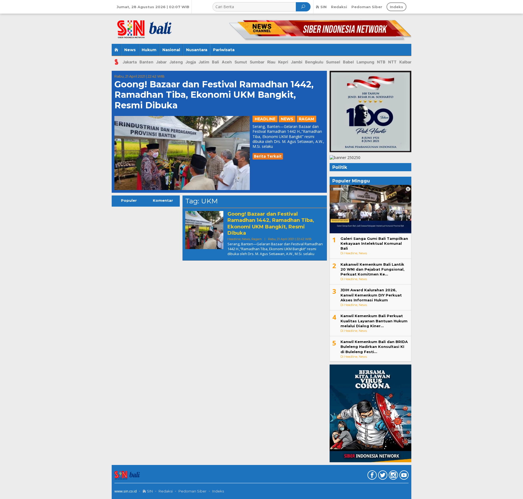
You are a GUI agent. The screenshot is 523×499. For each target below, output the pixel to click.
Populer (129, 200)
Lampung (365, 62)
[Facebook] (371, 476)
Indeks (218, 491)
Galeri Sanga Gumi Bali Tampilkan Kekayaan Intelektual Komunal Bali (374, 243)
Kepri (283, 62)
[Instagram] (392, 476)
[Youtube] (403, 476)
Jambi (296, 62)
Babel (348, 62)
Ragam (306, 119)
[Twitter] (382, 476)
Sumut (241, 62)
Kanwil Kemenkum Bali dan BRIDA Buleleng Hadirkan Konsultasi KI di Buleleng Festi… (374, 346)
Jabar (161, 62)
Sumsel (333, 62)
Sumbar (257, 62)
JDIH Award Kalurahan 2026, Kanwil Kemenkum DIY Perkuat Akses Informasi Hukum (371, 295)
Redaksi (166, 491)
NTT (392, 62)
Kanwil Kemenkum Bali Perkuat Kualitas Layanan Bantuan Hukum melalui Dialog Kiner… (374, 321)
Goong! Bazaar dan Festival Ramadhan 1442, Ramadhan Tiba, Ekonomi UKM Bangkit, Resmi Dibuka (214, 95)
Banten (146, 62)
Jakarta (130, 62)
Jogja (191, 62)
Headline (265, 119)
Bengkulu (314, 62)
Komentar (163, 200)
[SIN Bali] (152, 26)
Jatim (204, 62)
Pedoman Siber (192, 491)
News (287, 119)
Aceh (227, 62)
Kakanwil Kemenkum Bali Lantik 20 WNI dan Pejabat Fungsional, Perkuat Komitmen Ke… (372, 269)
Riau (271, 62)
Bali (215, 62)
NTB (381, 62)
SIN (149, 491)
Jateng (176, 62)
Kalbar (405, 62)
